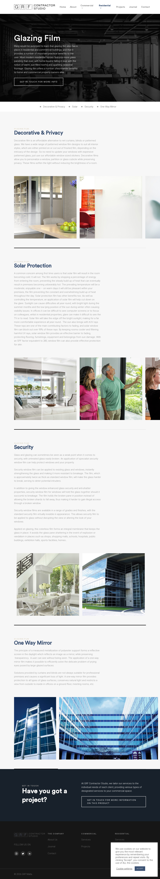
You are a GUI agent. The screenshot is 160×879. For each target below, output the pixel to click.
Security (89, 106)
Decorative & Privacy (54, 106)
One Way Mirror (108, 106)
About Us (52, 839)
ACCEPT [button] (140, 869)
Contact (52, 853)
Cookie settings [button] (124, 868)
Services (86, 839)
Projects (85, 846)
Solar (75, 106)
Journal (51, 846)
